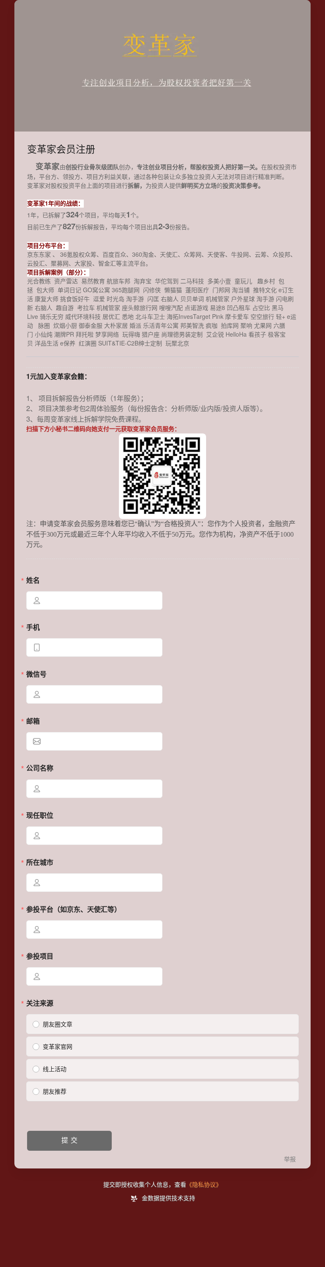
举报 (290, 1159)
